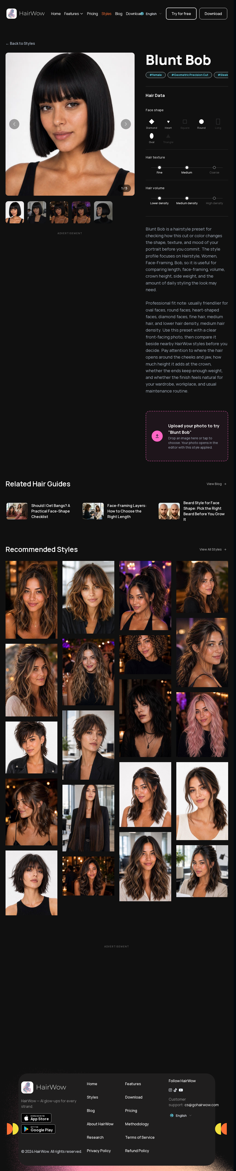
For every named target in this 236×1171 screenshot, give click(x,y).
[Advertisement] (70, 269)
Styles (107, 13)
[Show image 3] (59, 212)
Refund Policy (137, 1150)
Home (56, 13)
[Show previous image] (14, 124)
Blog (118, 13)
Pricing (92, 13)
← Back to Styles (20, 43)
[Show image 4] (81, 212)
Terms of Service (140, 1137)
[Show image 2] (37, 212)
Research (95, 1137)
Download (134, 13)
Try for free (181, 13)
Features (71, 13)
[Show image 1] (15, 212)
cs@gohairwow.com (202, 1104)
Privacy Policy (99, 1150)
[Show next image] (126, 124)
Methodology (137, 1123)
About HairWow (100, 1123)
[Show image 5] (103, 212)
